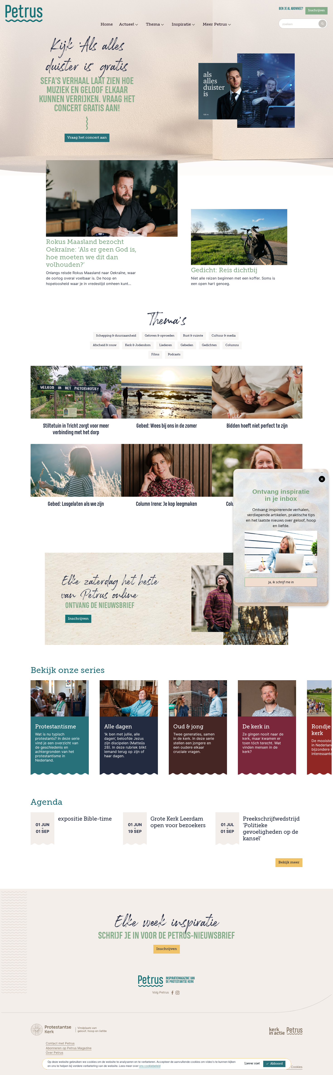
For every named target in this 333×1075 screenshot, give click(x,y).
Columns (232, 345)
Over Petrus (54, 1052)
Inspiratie (181, 24)
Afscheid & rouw (104, 345)
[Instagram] (177, 992)
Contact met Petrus (60, 1043)
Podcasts (174, 354)
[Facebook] (172, 992)
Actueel (126, 24)
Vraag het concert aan (87, 138)
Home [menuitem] (107, 24)
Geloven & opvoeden (159, 335)
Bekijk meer (288, 862)
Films (155, 354)
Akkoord (276, 1063)
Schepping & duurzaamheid (116, 335)
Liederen (165, 345)
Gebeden (187, 345)
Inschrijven (316, 10)
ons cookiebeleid (149, 1066)
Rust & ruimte (193, 335)
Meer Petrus (215, 24)
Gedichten (209, 345)
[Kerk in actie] (277, 1031)
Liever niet (252, 1063)
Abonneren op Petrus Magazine (69, 1048)
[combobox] (303, 24)
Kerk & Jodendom (138, 345)
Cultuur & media (224, 335)
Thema (153, 24)
